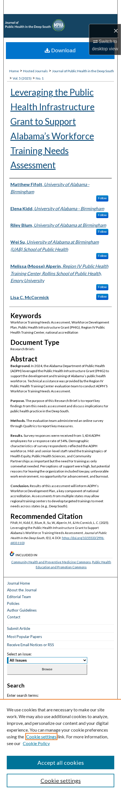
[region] (60, 746)
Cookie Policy (36, 743)
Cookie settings (41, 736)
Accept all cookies (60, 762)
